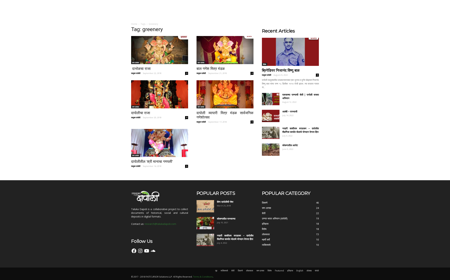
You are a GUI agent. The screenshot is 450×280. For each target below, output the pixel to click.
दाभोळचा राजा (141, 68)
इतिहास (290, 270)
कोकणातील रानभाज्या (226, 218)
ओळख (309, 270)
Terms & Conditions (203, 276)
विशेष (264, 64)
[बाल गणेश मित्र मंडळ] (225, 50)
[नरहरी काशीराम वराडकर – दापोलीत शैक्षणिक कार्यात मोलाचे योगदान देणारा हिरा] (270, 133)
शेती (232, 270)
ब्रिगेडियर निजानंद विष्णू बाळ (281, 70)
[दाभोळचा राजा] (159, 50)
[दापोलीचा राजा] (159, 94)
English (299, 270)
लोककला (249, 270)
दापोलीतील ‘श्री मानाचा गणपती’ (152, 161)
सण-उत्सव (135, 62)
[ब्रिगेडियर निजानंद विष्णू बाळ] (290, 52)
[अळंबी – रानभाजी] (270, 116)
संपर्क (317, 270)
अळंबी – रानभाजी (289, 111)
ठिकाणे (240, 270)
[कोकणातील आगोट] (270, 150)
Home (134, 23)
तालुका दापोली (135, 73)
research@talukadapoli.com (160, 224)
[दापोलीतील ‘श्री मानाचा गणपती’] (159, 143)
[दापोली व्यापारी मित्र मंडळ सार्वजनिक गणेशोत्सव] (225, 94)
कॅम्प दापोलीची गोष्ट (225, 201)
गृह (216, 270)
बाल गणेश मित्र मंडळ (211, 68)
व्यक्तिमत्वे (224, 270)
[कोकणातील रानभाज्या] (205, 223)
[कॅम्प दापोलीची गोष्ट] (205, 206)
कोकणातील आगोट (290, 145)
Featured (279, 270)
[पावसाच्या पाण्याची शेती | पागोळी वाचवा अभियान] (270, 99)
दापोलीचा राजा (140, 113)
